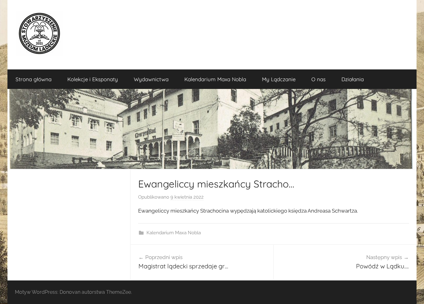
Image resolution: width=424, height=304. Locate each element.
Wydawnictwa (151, 79)
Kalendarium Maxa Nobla (215, 79)
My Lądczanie (278, 79)
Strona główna (34, 79)
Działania (352, 79)
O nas (318, 79)
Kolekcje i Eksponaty (92, 79)
